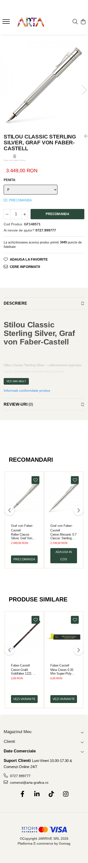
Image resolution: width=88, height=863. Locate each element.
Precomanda (57, 214)
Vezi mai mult (16, 381)
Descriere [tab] (15, 303)
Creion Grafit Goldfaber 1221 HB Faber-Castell (24, 671)
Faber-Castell (20, 665)
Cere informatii (25, 267)
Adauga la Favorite (29, 259)
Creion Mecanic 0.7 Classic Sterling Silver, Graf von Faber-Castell (63, 536)
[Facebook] (22, 794)
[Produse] (6, 23)
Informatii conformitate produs (27, 390)
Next (84, 90)
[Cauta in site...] (75, 22)
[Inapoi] (84, 136)
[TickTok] (51, 794)
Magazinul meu (17, 731)
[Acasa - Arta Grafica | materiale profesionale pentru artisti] (30, 22)
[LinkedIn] (37, 794)
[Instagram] (65, 794)
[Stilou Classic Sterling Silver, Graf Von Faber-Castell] (44, 85)
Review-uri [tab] (18, 404)
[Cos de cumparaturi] (83, 22)
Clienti (9, 741)
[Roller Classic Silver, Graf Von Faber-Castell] (24, 497)
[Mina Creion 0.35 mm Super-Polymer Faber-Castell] (64, 637)
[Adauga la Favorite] (35, 480)
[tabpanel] (44, 85)
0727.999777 (20, 776)
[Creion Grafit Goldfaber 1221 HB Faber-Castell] (24, 637)
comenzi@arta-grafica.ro (28, 782)
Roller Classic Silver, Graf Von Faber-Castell (21, 536)
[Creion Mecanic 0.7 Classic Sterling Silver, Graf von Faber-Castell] (64, 497)
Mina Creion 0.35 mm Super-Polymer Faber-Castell (63, 671)
